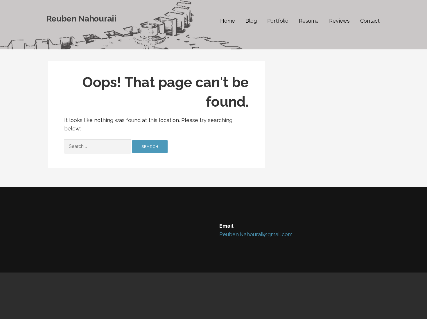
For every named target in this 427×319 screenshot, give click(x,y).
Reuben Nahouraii (81, 19)
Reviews (339, 21)
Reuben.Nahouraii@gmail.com (256, 234)
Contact (370, 21)
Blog (250, 21)
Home (227, 21)
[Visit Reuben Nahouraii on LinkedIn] (76, 227)
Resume (309, 21)
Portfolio (278, 21)
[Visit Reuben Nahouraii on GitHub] (52, 227)
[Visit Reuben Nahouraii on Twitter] (64, 227)
